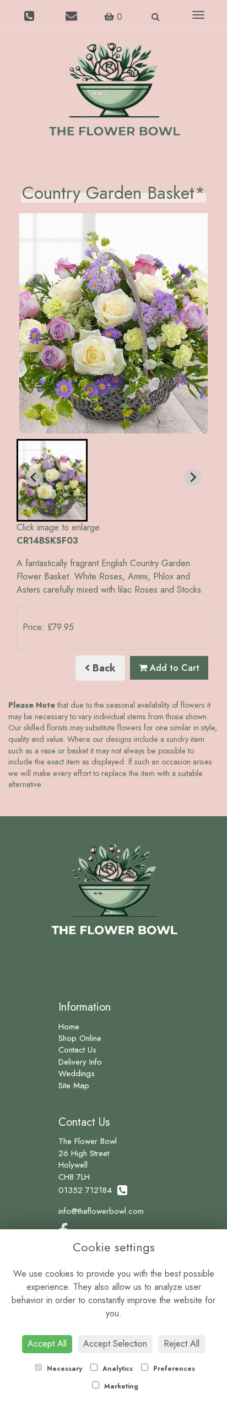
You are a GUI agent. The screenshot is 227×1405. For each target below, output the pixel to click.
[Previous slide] (34, 477)
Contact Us (77, 1050)
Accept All (47, 1343)
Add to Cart (173, 667)
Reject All (181, 1343)
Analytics (116, 1369)
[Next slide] (193, 477)
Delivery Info (80, 1062)
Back (103, 668)
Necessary (63, 1369)
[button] (52, 480)
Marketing (120, 1386)
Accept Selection (115, 1343)
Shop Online (79, 1038)
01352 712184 (87, 1190)
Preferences (173, 1369)
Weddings (76, 1073)
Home (68, 1027)
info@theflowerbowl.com (101, 1211)
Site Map (73, 1085)
